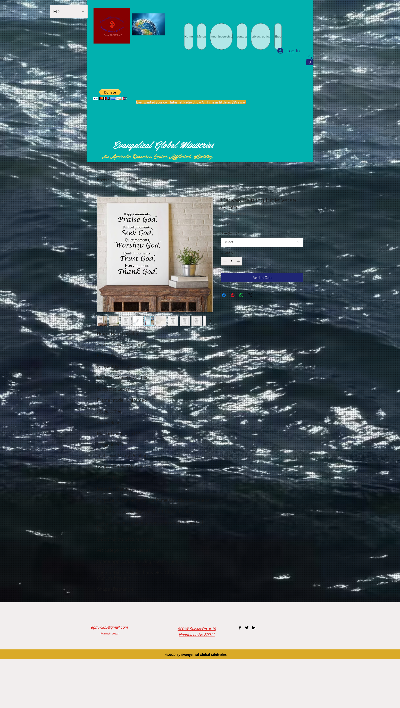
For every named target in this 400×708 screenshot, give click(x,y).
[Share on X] (250, 295)
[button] (310, 60)
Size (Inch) (230, 233)
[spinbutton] (231, 261)
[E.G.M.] (240, 627)
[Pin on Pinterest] (232, 295)
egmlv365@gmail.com (109, 627)
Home (102, 179)
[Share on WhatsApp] (241, 295)
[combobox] (262, 242)
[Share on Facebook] (224, 295)
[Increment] (238, 261)
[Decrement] (224, 261)
